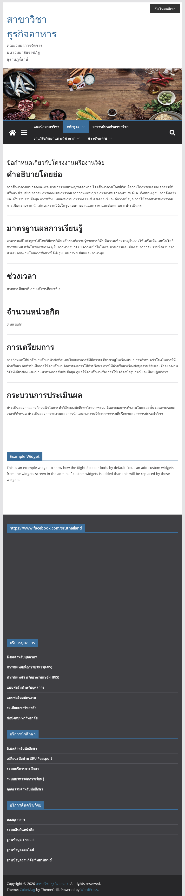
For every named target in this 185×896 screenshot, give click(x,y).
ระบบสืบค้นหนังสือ (20, 829)
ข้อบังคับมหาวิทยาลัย (22, 718)
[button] (82, 126)
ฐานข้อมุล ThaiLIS (20, 839)
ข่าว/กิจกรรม (97, 138)
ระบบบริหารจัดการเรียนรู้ (25, 779)
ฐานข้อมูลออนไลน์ (20, 850)
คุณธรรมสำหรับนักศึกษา (25, 789)
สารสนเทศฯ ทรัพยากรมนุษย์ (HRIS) (33, 677)
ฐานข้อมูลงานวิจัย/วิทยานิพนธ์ (29, 860)
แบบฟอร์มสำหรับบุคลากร (25, 687)
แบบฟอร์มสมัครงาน (21, 697)
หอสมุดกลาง (16, 819)
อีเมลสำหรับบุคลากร (22, 657)
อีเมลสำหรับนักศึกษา (22, 748)
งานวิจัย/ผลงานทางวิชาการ (54, 138)
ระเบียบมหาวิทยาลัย (21, 708)
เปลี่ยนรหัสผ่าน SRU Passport (29, 758)
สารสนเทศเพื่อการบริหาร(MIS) (29, 667)
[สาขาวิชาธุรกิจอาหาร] (12, 132)
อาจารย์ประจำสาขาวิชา (110, 126)
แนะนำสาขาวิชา (46, 126)
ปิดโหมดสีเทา (165, 9)
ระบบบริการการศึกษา (23, 768)
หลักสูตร (73, 126)
